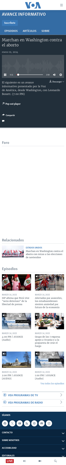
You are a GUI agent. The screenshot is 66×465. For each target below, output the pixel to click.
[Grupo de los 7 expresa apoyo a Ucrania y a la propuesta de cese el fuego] (49, 321)
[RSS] (27, 423)
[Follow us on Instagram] (49, 423)
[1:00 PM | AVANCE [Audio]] (49, 360)
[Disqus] (33, 186)
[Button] (8, 116)
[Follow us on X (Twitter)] (12, 423)
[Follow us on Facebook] (5, 423)
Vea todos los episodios (52, 383)
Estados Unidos (34, 248)
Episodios (11, 31)
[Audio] (24, 461)
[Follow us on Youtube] (19, 423)
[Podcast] (34, 423)
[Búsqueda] (55, 461)
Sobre (45, 31)
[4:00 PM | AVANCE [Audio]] (16, 321)
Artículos (29, 31)
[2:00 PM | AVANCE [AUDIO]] (16, 360)
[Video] (40, 461)
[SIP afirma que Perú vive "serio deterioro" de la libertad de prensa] (16, 282)
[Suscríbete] (42, 423)
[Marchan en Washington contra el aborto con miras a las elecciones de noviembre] (13, 252)
